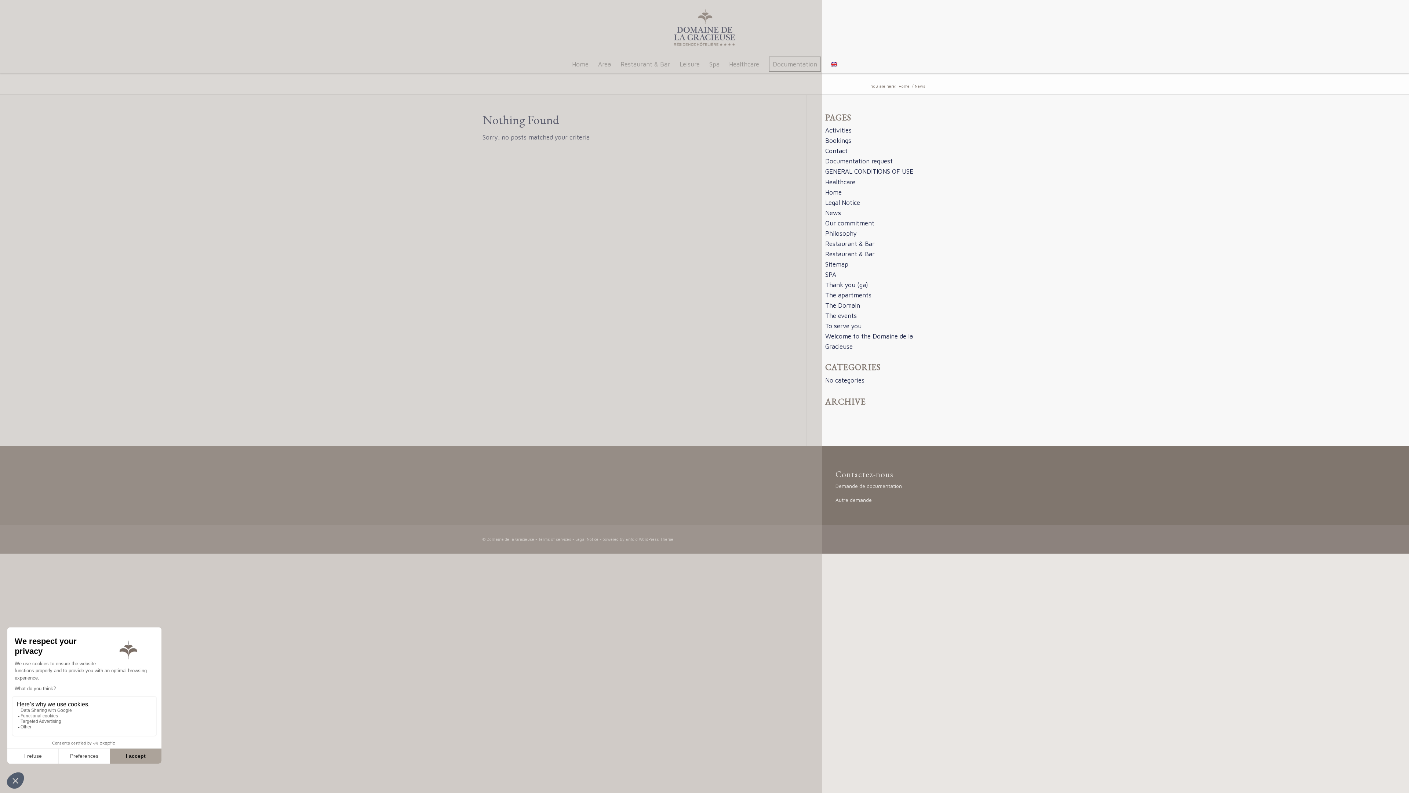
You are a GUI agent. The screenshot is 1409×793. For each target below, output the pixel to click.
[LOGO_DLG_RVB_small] (704, 27)
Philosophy (841, 233)
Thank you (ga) (846, 285)
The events (841, 315)
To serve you (843, 326)
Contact (836, 151)
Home (833, 192)
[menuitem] (580, 64)
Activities (838, 130)
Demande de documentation (868, 486)
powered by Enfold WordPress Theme (637, 539)
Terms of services (554, 539)
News (833, 213)
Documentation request (859, 161)
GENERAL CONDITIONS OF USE (869, 171)
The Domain (842, 305)
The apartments (848, 295)
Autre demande (853, 500)
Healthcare (840, 182)
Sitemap (836, 264)
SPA (830, 274)
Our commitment (849, 223)
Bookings (838, 140)
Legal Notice (842, 202)
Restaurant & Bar (850, 243)
